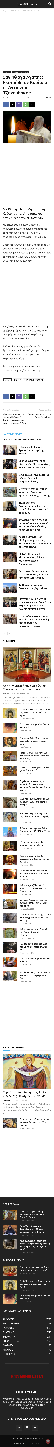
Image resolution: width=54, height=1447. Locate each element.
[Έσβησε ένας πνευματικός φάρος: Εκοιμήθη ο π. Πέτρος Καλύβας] (10, 478)
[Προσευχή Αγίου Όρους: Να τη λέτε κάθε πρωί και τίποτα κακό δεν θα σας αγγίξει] (10, 742)
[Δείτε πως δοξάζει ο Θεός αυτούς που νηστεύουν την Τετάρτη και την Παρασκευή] (10, 889)
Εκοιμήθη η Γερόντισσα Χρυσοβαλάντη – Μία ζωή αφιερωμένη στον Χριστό (32, 1229)
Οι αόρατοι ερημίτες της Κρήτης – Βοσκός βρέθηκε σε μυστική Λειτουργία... (35, 917)
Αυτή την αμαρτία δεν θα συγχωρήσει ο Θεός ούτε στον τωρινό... (34, 859)
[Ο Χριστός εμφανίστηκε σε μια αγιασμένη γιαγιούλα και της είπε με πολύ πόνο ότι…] (10, 802)
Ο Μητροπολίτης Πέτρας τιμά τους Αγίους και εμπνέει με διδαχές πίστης (34, 492)
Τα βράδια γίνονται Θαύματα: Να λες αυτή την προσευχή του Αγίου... (35, 712)
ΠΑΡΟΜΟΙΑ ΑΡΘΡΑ (12, 434)
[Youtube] (35, 1428)
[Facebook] (6, 104)
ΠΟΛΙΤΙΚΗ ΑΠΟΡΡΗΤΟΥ (34, 1438)
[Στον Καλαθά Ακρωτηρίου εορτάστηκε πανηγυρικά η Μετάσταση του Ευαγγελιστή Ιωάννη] (10, 619)
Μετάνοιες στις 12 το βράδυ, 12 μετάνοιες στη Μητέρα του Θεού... (35, 975)
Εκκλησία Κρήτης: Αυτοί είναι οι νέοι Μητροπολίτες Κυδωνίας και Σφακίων (34, 464)
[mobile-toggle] (5, 4)
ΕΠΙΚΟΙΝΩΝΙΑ (16, 1438)
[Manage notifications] (48, 1441)
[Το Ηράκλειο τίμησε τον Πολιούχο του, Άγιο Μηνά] (10, 588)
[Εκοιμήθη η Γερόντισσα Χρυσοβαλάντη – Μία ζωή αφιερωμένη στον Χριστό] (10, 1230)
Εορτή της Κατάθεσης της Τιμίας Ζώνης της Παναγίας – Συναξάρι (25, 1094)
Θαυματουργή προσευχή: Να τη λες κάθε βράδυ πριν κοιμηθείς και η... (35, 816)
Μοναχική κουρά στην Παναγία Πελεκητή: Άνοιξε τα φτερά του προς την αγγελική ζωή (14, 419)
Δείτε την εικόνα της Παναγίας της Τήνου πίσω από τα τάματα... (34, 932)
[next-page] (9, 633)
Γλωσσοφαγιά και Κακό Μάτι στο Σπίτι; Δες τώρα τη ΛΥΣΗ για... (34, 947)
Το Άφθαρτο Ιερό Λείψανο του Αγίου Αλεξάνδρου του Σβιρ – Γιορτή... (34, 1122)
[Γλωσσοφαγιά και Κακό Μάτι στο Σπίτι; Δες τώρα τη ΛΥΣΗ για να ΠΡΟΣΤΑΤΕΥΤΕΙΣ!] (10, 947)
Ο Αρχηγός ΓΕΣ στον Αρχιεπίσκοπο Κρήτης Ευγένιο (31, 450)
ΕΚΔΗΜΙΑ (17, 380)
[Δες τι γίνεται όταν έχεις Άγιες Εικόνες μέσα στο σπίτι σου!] (27, 664)
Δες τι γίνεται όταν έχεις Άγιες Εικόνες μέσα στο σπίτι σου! (24, 687)
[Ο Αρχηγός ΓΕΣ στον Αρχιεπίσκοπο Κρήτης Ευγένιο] (10, 450)
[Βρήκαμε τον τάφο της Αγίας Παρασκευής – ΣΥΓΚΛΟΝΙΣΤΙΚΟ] (10, 832)
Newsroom (11, 98)
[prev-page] (4, 633)
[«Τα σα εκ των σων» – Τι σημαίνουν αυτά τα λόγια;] (10, 846)
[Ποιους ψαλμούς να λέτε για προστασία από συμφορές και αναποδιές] (10, 756)
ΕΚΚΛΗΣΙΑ (15, 11)
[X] (12, 104)
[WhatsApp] (26, 104)
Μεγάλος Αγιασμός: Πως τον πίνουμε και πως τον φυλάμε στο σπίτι (33, 903)
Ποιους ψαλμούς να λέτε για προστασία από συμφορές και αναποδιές (34, 756)
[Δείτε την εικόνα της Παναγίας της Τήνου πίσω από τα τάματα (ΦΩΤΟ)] (10, 933)
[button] (50, 4)
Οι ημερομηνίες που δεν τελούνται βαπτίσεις (39, 416)
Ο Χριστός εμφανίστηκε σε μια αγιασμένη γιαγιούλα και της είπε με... (34, 802)
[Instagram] (27, 1427)
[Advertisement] (27, 42)
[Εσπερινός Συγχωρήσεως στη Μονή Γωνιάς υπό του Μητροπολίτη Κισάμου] (10, 574)
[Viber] (19, 104)
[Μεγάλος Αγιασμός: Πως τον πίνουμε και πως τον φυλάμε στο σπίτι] (10, 904)
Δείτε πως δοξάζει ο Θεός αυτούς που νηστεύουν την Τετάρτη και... (33, 888)
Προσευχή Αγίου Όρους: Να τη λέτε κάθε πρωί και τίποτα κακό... (34, 741)
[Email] (32, 104)
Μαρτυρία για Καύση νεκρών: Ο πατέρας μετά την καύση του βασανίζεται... (34, 874)
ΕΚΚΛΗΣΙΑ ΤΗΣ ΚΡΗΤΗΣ (31, 11)
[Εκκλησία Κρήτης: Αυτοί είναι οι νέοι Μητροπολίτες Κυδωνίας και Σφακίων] (10, 464)
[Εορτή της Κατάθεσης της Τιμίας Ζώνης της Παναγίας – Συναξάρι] (27, 1071)
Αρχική (5, 11)
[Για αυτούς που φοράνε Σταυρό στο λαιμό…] (10, 728)
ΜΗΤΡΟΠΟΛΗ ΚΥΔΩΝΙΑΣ (33, 380)
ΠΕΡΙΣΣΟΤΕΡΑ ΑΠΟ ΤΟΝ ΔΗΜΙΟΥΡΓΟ (22, 439)
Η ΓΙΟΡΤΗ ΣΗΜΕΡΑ (13, 1047)
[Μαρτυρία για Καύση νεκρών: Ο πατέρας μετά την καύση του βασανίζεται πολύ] (10, 874)
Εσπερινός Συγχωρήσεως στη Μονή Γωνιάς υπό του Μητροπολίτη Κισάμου (33, 574)
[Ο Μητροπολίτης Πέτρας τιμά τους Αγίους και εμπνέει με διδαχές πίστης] (10, 492)
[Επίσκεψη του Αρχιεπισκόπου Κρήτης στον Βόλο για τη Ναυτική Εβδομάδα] (10, 506)
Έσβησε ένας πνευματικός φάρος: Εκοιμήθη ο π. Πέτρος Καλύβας (34, 478)
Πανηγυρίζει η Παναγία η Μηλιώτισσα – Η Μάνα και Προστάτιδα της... (32, 1214)
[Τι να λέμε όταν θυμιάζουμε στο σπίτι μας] (10, 962)
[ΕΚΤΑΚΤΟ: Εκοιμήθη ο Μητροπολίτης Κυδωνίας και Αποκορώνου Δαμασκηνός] (10, 557)
